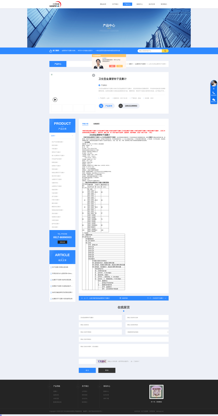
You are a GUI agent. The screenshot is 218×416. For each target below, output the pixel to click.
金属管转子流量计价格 (68, 50)
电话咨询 (213, 95)
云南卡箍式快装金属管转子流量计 (99, 298)
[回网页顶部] (214, 89)
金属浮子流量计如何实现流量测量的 (63, 280)
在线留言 (96, 124)
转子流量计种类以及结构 (60, 267)
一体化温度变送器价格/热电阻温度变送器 (107, 50)
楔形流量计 (55, 145)
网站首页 (103, 4)
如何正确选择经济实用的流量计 (62, 292)
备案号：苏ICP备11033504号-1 (92, 411)
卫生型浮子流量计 (158, 298)
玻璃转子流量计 (56, 165)
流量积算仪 (55, 182)
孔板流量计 (55, 193)
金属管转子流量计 (140, 64)
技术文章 (152, 4)
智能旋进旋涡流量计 (57, 210)
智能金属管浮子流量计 (58, 172)
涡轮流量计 (55, 227)
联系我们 (164, 4)
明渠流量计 (55, 169)
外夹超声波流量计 (57, 159)
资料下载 (106, 398)
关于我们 (115, 4)
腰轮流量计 (55, 203)
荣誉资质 (84, 395)
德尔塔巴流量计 (56, 176)
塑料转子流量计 (56, 152)
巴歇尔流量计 (55, 200)
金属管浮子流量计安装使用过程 (62, 298)
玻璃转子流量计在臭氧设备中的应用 (63, 286)
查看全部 (62, 242)
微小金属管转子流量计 (58, 155)
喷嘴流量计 (55, 162)
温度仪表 (56, 395)
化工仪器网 (144, 411)
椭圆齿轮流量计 (56, 206)
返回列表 (125, 298)
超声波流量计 (55, 223)
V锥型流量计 (55, 220)
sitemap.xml (160, 411)
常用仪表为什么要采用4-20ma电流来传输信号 (63, 273)
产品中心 (127, 4)
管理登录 (152, 411)
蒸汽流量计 (55, 196)
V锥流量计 (55, 148)
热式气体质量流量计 (57, 142)
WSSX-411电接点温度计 (85, 50)
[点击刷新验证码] (102, 361)
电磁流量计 (55, 189)
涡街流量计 (55, 213)
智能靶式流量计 (56, 217)
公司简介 (84, 391)
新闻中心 (140, 4)
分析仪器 (56, 398)
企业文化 (84, 398)
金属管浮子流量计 (57, 179)
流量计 (131, 64)
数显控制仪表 (57, 402)
